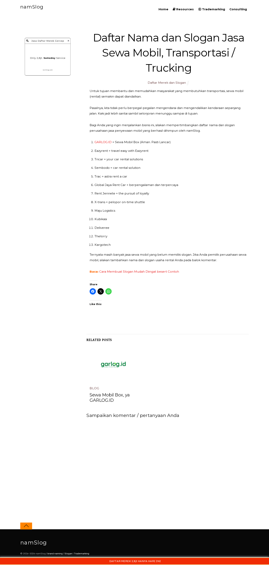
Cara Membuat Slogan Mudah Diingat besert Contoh (139, 271)
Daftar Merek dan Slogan (167, 82)
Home (163, 9)
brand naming (55, 553)
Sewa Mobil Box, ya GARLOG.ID (110, 397)
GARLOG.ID (103, 142)
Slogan (68, 553)
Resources (184, 9)
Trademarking (213, 9)
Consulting (238, 9)
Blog (94, 388)
